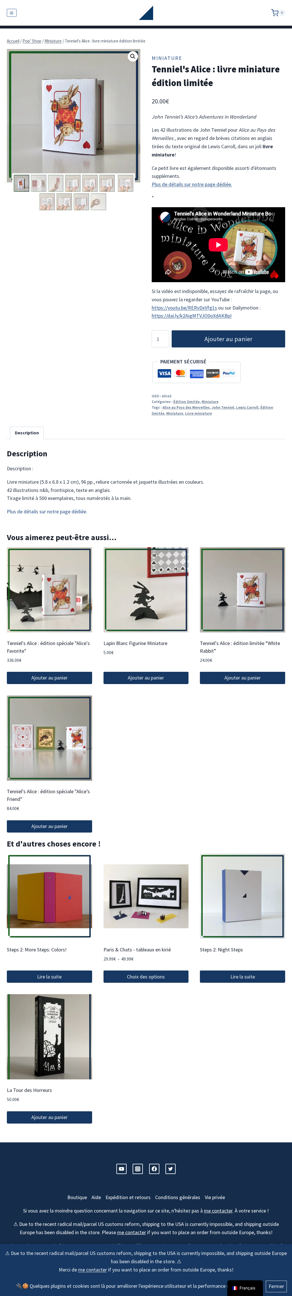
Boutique (77, 1197)
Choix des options (146, 976)
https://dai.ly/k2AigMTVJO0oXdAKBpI (192, 315)
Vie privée (215, 1197)
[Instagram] (138, 1169)
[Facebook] (154, 1169)
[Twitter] (170, 1169)
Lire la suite (49, 976)
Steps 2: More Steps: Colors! (37, 949)
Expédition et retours (128, 1197)
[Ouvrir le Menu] (12, 13)
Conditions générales (177, 1197)
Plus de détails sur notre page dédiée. (192, 184)
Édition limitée (186, 402)
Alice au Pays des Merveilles (186, 407)
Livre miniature (198, 413)
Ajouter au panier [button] (49, 677)
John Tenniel (223, 407)
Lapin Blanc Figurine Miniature (135, 643)
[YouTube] (121, 1169)
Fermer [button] (276, 1286)
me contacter (92, 1269)
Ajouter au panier (228, 339)
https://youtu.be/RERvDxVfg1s (184, 307)
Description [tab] (27, 433)
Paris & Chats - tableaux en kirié (137, 949)
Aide (96, 1197)
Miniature (167, 58)
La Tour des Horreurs (29, 1090)
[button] (133, 56)
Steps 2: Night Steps (221, 949)
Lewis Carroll (247, 407)
